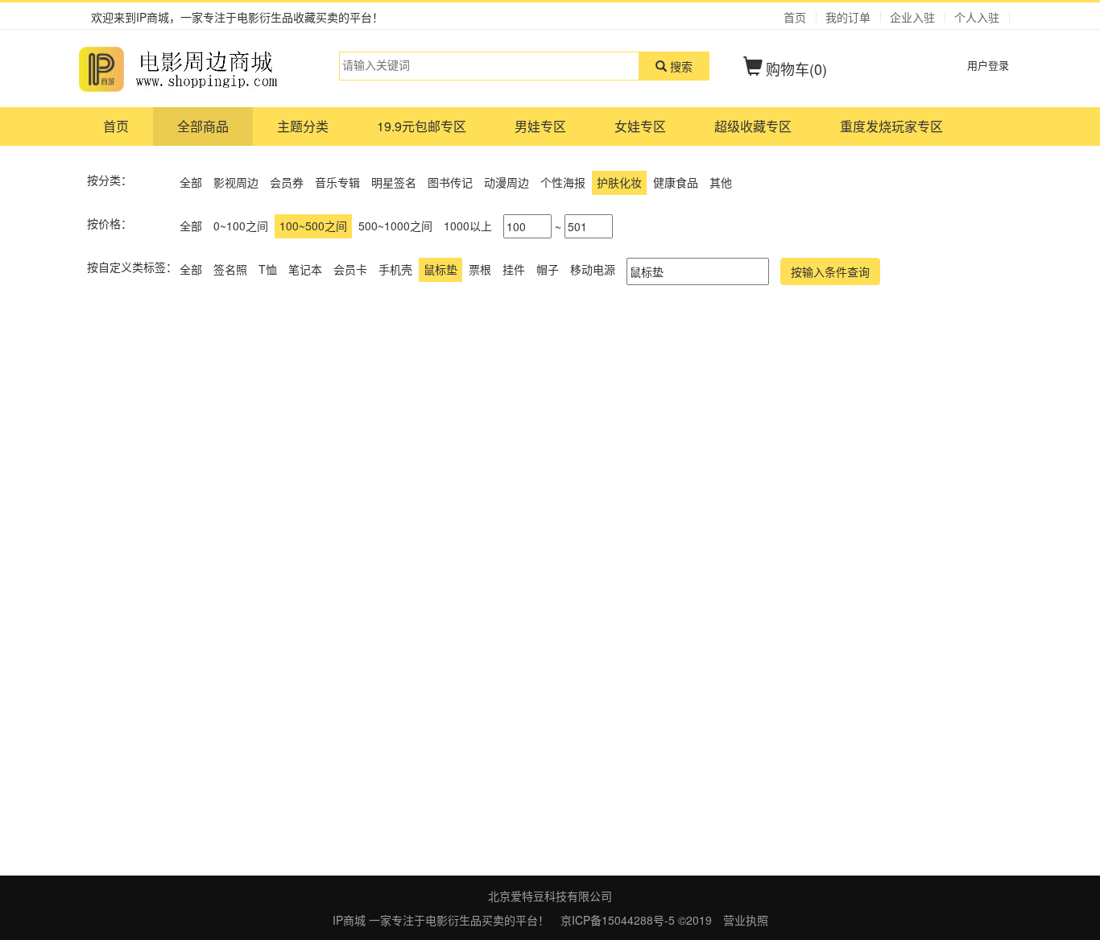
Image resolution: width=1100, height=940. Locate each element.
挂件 (513, 269)
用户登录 (988, 64)
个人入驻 (976, 17)
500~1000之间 (395, 225)
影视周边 (235, 182)
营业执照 (745, 920)
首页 (795, 17)
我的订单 (847, 17)
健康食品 (675, 182)
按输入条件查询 (830, 271)
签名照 (230, 269)
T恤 (267, 269)
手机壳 (395, 269)
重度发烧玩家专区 (891, 126)
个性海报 (562, 182)
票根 (480, 269)
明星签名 (393, 182)
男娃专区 (540, 126)
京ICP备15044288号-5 (619, 920)
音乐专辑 (337, 182)
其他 (720, 182)
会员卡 (350, 269)
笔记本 (305, 269)
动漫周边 (506, 182)
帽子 (547, 269)
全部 (191, 182)
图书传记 (450, 182)
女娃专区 (640, 126)
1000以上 (468, 225)
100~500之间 (313, 225)
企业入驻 (912, 17)
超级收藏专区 (753, 126)
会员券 (287, 182)
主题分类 (303, 126)
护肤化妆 (619, 182)
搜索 (680, 66)
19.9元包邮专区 (421, 126)
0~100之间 (240, 225)
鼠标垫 (440, 269)
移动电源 (592, 269)
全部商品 (203, 126)
